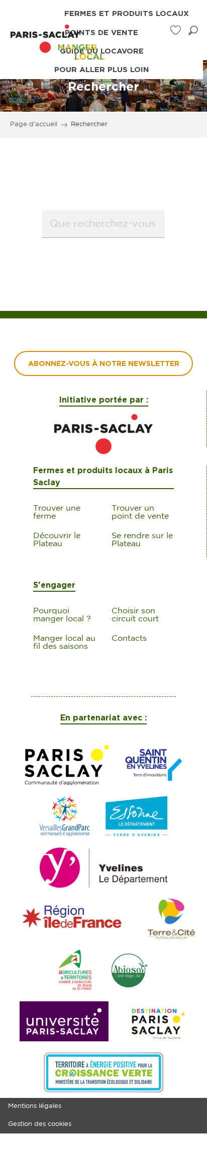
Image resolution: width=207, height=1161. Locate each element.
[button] (193, 30)
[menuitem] (57, 41)
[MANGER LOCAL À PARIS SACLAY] (57, 41)
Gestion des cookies (39, 1124)
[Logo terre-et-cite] (103, 434)
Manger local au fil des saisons (64, 642)
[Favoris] (176, 30)
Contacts (129, 638)
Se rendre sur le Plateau (142, 540)
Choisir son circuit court (135, 615)
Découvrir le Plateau (56, 540)
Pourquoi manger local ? (62, 615)
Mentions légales (34, 1106)
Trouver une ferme (56, 512)
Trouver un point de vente (140, 512)
